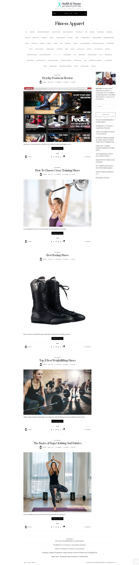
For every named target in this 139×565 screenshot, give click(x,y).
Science (49, 43)
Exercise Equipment (68, 31)
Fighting (42, 43)
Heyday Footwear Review (57, 78)
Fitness (66, 13)
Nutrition (70, 37)
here (103, 99)
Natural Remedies (97, 37)
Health (76, 13)
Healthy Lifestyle (39, 49)
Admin (45, 82)
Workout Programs (66, 60)
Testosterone (110, 43)
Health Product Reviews (65, 66)
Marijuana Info (53, 66)
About (29, 562)
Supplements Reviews (45, 54)
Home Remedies (67, 54)
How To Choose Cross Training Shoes (57, 170)
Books (31, 49)
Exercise (89, 49)
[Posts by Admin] (40, 82)
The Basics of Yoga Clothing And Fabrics (57, 443)
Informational (108, 54)
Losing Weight (108, 60)
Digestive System (56, 31)
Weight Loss (36, 37)
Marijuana (92, 31)
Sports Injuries (85, 66)
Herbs (66, 49)
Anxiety (27, 43)
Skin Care (32, 31)
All (26, 31)
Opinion (75, 43)
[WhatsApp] (58, 157)
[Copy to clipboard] (61, 157)
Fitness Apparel (57, 54)
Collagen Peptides (85, 43)
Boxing (72, 49)
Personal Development (43, 31)
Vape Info (107, 49)
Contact (33, 562)
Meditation (44, 37)
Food (71, 13)
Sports (55, 43)
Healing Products (41, 60)
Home (54, 13)
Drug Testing (79, 31)
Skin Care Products (53, 60)
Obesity (76, 66)
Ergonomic (68, 43)
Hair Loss (27, 37)
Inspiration (109, 31)
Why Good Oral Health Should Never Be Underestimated (69, 541)
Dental (77, 37)
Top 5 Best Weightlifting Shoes (57, 360)
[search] (85, 13)
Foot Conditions (98, 49)
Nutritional (59, 49)
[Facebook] (51, 157)
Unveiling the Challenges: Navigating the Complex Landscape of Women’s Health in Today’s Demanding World (105, 140)
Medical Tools (77, 60)
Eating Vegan (30, 60)
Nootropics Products (98, 43)
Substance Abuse (85, 37)
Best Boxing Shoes (57, 255)
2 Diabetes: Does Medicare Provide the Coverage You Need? (69, 549)
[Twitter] (53, 157)
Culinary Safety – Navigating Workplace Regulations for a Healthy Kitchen (105, 148)
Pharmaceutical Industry (95, 60)
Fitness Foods (80, 49)
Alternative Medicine (109, 37)
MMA (61, 43)
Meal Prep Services (32, 54)
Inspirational (81, 54)
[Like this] (63, 156)
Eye (86, 31)
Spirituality (34, 43)
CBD (75, 54)
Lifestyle (93, 66)
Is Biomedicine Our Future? (103, 177)
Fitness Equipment (92, 54)
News (85, 60)
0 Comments (58, 82)
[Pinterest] (56, 157)
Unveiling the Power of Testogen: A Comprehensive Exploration (69, 545)
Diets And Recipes (60, 37)
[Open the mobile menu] (133, 13)
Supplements (100, 31)
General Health (50, 49)
